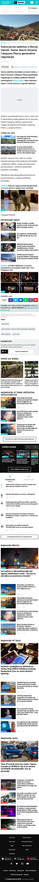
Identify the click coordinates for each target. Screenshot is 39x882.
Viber (36, 308)
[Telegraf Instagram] (22, 864)
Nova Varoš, (18, 80)
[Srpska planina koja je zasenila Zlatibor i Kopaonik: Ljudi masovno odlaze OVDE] (8, 258)
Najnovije (10, 545)
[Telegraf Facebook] (11, 864)
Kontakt (26, 874)
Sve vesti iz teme (19, 439)
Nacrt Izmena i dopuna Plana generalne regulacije (18, 329)
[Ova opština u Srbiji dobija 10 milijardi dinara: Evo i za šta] (8, 237)
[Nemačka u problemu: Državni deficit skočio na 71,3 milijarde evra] (8, 589)
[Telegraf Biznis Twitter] (17, 864)
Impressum (20, 870)
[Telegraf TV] (28, 864)
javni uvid (16, 334)
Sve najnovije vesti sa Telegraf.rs (19, 537)
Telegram (5, 310)
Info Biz (3, 43)
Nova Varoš (5, 324)
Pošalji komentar (21, 351)
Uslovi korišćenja (31, 870)
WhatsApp (29, 308)
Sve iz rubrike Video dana (19, 469)
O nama (5, 870)
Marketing (12, 870)
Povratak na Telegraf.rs (6, 2)
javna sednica (6, 334)
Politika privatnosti (16, 874)
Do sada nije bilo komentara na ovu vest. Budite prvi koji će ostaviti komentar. (18, 346)
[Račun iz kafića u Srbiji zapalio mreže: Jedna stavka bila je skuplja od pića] (8, 226)
